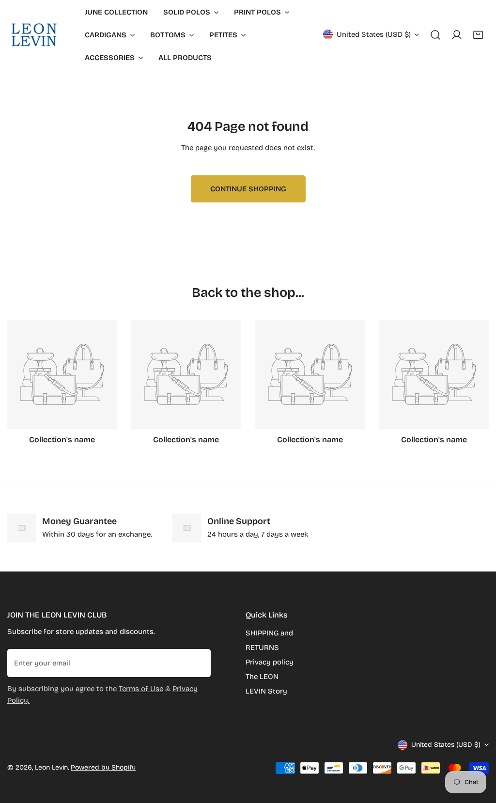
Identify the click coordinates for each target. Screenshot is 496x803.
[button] (478, 35)
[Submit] (198, 662)
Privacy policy (270, 662)
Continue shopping (248, 189)
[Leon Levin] (34, 35)
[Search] (435, 35)
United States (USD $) (374, 34)
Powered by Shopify (103, 767)
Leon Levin (51, 767)
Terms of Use (141, 688)
